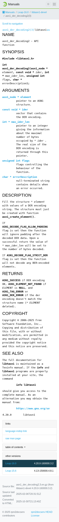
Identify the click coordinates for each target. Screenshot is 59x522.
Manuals (10, 12)
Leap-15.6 (10, 470)
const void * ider (15, 109)
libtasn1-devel (39, 12)
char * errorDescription (19, 177)
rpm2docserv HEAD (41, 512)
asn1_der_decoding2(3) (18, 29)
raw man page (13, 438)
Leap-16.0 (23, 12)
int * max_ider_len (15, 121)
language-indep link (16, 431)
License (35, 515)
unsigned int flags (15, 160)
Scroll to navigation (12, 23)
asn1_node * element (16, 97)
